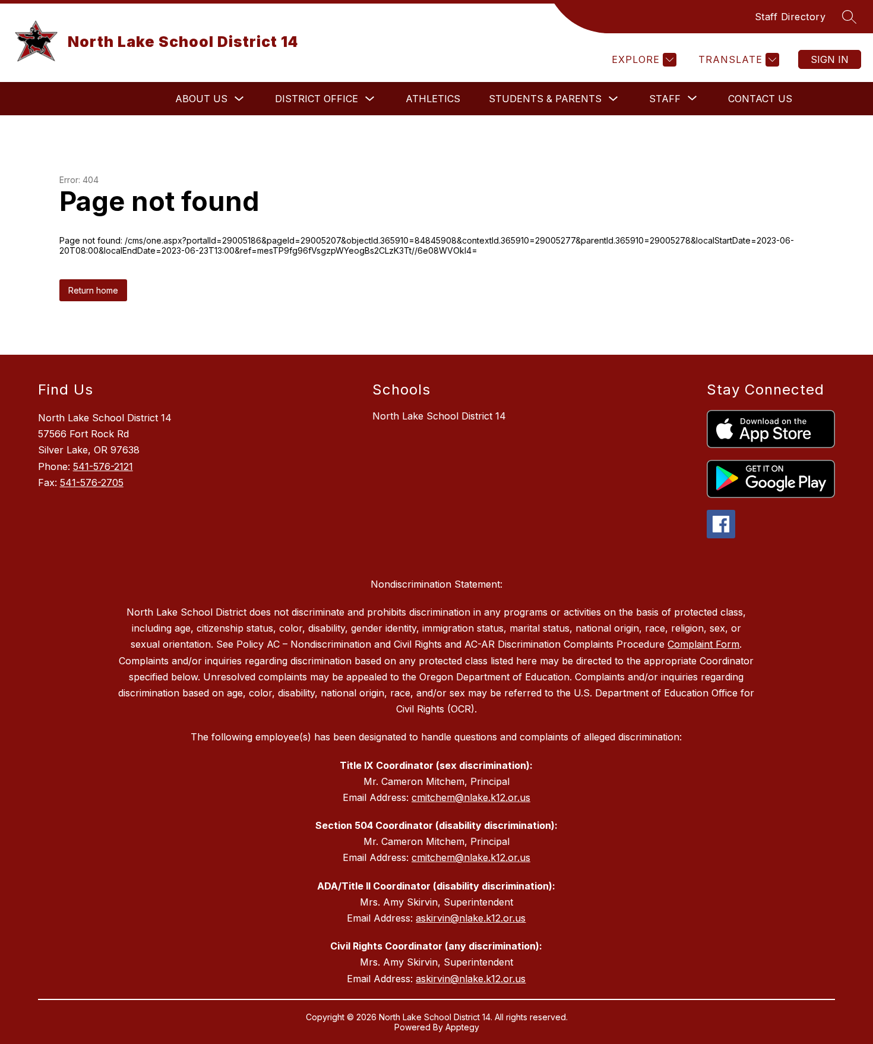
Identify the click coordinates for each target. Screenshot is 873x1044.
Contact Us (760, 99)
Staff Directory (790, 17)
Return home (93, 290)
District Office (316, 99)
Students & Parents (545, 99)
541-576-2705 (92, 482)
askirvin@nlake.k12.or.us (471, 918)
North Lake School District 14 (439, 416)
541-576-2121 (103, 466)
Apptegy (462, 1027)
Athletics (433, 99)
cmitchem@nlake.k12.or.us (471, 797)
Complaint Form (703, 644)
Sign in (830, 59)
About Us (201, 99)
